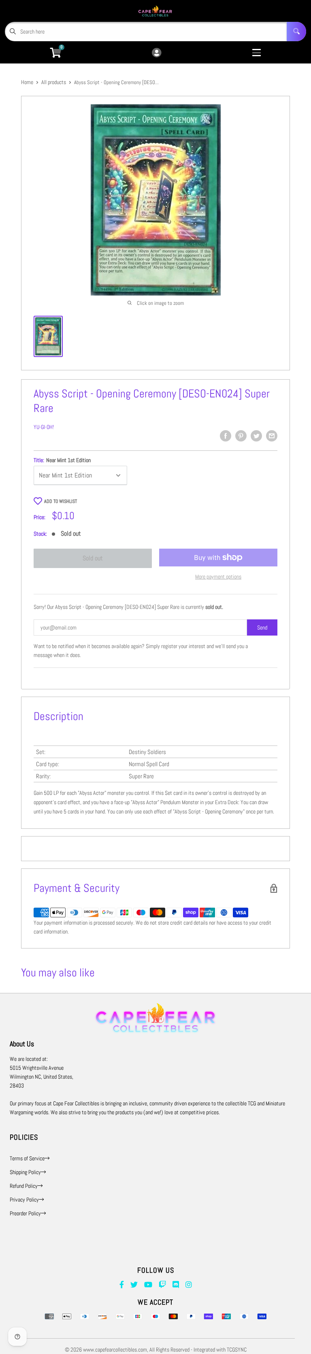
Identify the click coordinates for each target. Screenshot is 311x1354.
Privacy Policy (24, 1199)
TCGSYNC (237, 1349)
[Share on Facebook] (225, 435)
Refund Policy (24, 1185)
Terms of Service (27, 1158)
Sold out (93, 558)
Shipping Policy (25, 1172)
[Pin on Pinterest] (241, 435)
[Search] (296, 31)
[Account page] (156, 53)
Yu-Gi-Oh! (44, 427)
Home (27, 82)
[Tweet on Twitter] (256, 435)
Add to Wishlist (60, 501)
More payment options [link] (218, 576)
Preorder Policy (25, 1213)
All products (53, 82)
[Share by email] (271, 435)
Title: (62, 460)
